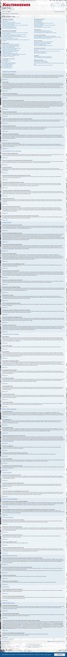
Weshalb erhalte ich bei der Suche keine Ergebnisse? (42, 42)
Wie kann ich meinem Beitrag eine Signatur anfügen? (10, 46)
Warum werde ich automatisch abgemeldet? (9, 27)
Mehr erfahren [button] (48, 654)
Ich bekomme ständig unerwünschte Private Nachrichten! (43, 31)
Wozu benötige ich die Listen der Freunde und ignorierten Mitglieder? (45, 36)
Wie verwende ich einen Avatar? (7, 37)
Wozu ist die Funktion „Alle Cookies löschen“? (9, 28)
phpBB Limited (22, 185)
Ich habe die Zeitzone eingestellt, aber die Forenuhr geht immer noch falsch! (14, 34)
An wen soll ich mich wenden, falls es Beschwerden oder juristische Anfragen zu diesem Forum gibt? (49, 63)
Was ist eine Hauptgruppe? (38, 26)
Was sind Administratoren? (38, 20)
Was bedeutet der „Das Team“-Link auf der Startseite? (42, 27)
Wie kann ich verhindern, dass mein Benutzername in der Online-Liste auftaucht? (15, 32)
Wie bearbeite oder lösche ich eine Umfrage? (9, 49)
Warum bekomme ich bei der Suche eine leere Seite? (42, 43)
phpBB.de (30, 185)
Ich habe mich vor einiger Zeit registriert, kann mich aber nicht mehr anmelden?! (15, 25)
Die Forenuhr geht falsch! (6, 33)
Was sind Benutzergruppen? (38, 22)
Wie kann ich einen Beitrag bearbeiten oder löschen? (10, 45)
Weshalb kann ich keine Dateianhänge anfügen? (10, 51)
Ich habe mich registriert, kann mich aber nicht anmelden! (11, 23)
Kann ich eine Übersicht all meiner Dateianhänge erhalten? (43, 57)
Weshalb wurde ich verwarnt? (7, 52)
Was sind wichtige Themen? (6, 65)
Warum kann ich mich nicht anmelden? (8, 24)
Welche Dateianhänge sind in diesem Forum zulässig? (42, 56)
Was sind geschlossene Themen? (7, 66)
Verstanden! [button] (59, 654)
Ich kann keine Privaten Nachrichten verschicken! (42, 30)
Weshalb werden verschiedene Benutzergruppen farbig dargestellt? (44, 25)
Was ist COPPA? (5, 21)
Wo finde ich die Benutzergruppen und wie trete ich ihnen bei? (44, 23)
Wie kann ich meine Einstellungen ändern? (9, 31)
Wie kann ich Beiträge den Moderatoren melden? (10, 53)
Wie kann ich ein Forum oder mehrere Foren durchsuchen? (43, 41)
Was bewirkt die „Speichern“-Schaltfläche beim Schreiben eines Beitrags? (14, 54)
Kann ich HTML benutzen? (6, 60)
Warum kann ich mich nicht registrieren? (8, 22)
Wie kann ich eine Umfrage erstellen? (8, 47)
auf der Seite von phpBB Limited (46, 607)
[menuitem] (9, 12)
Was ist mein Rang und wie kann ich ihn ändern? (10, 38)
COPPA (60, 101)
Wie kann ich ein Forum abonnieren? (40, 52)
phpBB (30, 643)
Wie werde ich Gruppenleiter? (38, 24)
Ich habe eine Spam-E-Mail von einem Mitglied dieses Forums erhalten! (45, 32)
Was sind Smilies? (5, 61)
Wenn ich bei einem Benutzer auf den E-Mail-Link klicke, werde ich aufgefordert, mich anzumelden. (15, 40)
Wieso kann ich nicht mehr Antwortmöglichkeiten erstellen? (11, 48)
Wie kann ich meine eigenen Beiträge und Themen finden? (43, 45)
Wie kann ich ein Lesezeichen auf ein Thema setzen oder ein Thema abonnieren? (47, 51)
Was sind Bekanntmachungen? (7, 64)
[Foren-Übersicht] (16, 4)
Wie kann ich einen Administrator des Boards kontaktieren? (43, 65)
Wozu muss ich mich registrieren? (7, 20)
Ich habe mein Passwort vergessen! (8, 26)
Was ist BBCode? (5, 59)
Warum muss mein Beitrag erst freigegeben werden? (10, 55)
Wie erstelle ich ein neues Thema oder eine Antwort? (10, 44)
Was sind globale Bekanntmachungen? (8, 63)
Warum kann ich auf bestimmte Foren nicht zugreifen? (11, 50)
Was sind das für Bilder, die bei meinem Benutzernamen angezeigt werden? (14, 36)
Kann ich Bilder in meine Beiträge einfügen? (9, 62)
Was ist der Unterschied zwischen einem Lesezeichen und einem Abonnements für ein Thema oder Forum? (49, 50)
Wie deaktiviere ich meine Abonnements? (40, 53)
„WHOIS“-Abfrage (20, 622)
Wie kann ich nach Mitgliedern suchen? (40, 44)
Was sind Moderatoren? (38, 21)
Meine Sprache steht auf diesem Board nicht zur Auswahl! (11, 35)
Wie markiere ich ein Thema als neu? (8, 56)
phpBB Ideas (53, 614)
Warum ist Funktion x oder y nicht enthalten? (41, 62)
